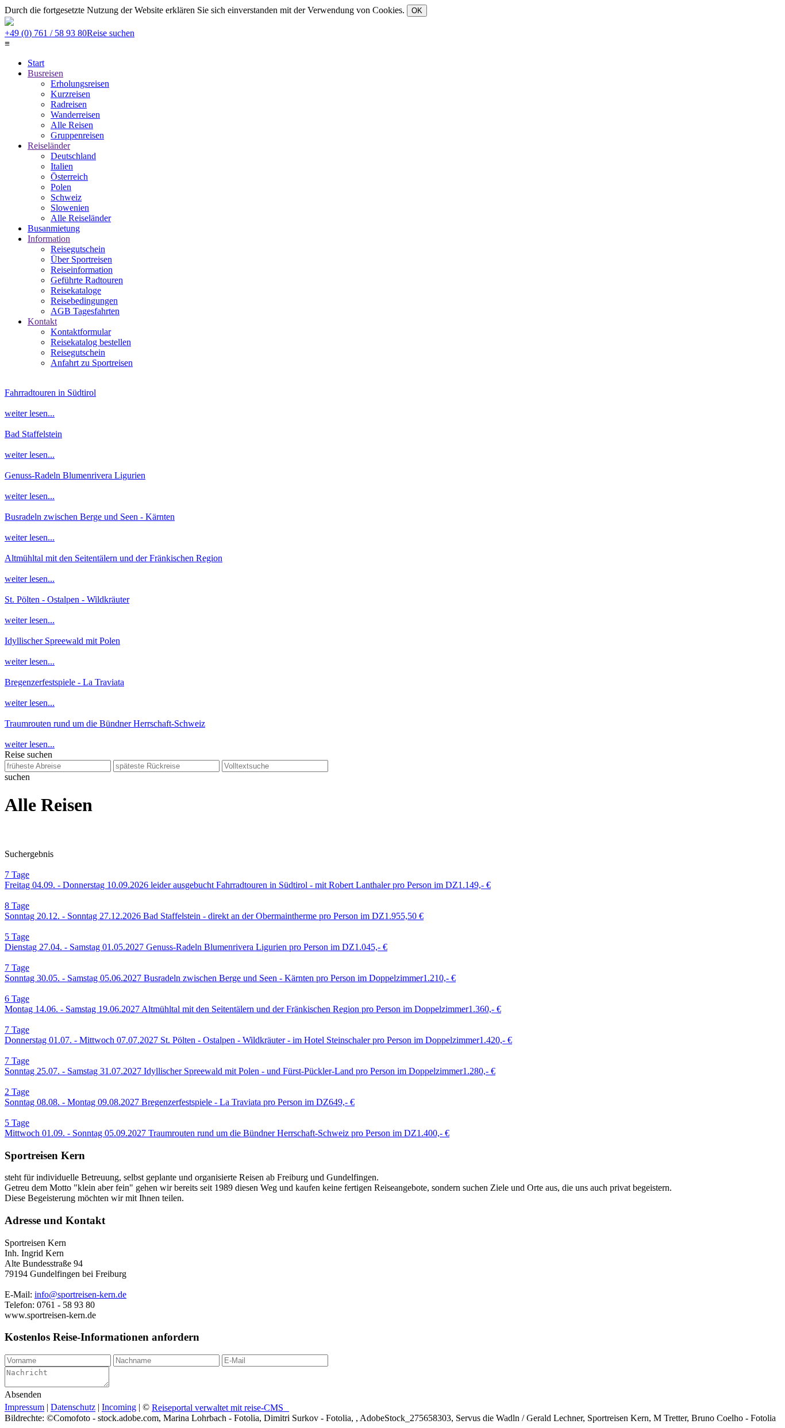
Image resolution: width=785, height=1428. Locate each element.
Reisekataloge (76, 290)
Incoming (119, 1407)
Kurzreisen (70, 94)
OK (416, 10)
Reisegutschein (78, 249)
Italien (62, 166)
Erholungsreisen (80, 83)
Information (49, 239)
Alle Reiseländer (81, 218)
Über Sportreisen (81, 259)
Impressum (24, 1407)
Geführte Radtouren (87, 280)
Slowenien (70, 208)
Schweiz (66, 197)
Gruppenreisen (77, 135)
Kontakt (42, 321)
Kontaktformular (81, 332)
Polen (61, 187)
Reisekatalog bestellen (91, 342)
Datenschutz (73, 1407)
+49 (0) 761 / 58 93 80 (69, 33)
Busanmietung (54, 228)
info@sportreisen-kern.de (80, 1294)
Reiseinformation (82, 270)
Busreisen (45, 73)
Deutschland (73, 156)
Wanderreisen (75, 114)
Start (36, 63)
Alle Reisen (72, 125)
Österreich (69, 177)
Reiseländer (49, 145)
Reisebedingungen (84, 301)
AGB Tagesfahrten (85, 311)
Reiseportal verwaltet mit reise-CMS (220, 1407)
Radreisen (69, 104)
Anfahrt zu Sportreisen (92, 363)
